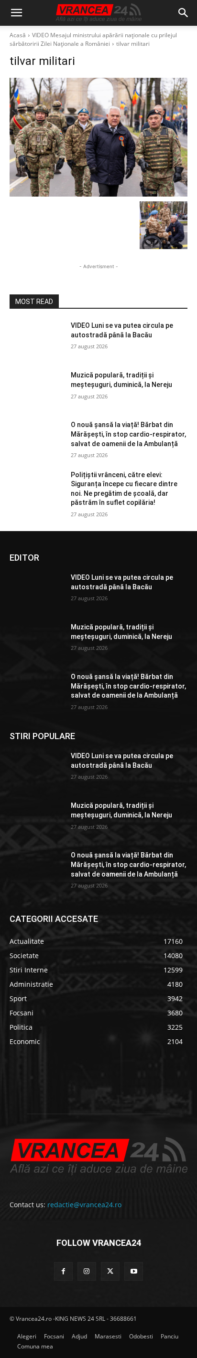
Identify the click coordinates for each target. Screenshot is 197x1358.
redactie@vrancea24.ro (84, 1204)
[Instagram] (86, 1271)
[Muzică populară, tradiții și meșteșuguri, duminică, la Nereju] (36, 389)
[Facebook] (63, 1271)
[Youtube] (133, 1271)
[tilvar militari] (98, 137)
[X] (110, 1271)
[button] (16, 13)
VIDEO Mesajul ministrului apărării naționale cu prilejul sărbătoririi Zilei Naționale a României (93, 39)
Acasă (18, 35)
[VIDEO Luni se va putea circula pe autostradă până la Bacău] (36, 339)
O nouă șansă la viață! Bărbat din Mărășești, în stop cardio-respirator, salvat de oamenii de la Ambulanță (128, 434)
